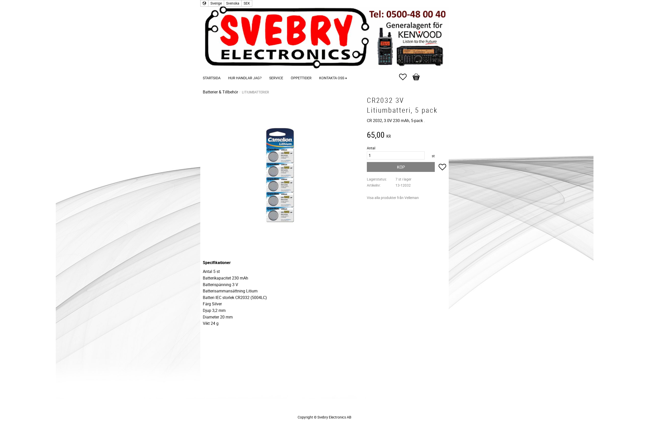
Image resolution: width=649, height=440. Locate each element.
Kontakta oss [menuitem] (331, 77)
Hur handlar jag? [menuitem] (245, 77)
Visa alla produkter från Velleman (393, 197)
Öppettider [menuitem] (301, 77)
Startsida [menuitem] (212, 77)
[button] (405, 77)
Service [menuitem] (276, 77)
